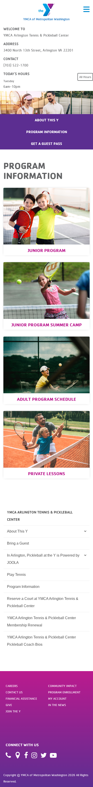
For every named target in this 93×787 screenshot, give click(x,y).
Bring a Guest (18, 543)
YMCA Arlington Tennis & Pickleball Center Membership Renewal (41, 621)
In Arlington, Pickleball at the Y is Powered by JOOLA (43, 559)
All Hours (85, 77)
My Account (57, 698)
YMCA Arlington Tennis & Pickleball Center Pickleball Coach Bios (41, 640)
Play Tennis (16, 575)
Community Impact (62, 686)
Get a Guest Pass (46, 143)
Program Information (46, 132)
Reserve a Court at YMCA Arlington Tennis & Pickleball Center (42, 602)
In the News (57, 705)
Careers (12, 686)
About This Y (46, 120)
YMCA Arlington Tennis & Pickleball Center (39, 516)
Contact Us (14, 692)
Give (9, 705)
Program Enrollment (64, 692)
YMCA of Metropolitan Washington (46, 19)
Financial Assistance (21, 698)
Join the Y (13, 711)
